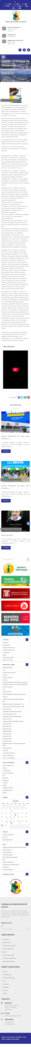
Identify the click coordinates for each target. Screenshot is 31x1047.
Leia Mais (6, 451)
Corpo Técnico (6, 653)
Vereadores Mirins (8, 874)
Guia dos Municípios (8, 870)
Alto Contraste (16, 6)
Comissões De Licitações (9, 672)
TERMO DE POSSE (7, 731)
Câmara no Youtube (8, 660)
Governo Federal (7, 850)
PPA (4, 702)
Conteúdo (7, 4)
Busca (24, 4)
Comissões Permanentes (9, 650)
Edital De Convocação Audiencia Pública (13, 699)
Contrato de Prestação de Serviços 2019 (13, 721)
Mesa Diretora (6, 645)
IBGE (4, 860)
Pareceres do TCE (7, 719)
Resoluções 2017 (7, 692)
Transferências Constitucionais (11, 865)
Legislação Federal (7, 790)
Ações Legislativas (8, 762)
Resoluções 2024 (7, 739)
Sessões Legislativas (8, 766)
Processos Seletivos (8, 677)
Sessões (5, 793)
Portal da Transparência (9, 758)
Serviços (5, 831)
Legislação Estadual (8, 788)
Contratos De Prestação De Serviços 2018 (13, 707)
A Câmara (6, 639)
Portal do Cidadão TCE (8, 862)
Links (4, 844)
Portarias (5, 680)
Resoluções (6, 780)
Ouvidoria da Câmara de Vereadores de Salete (14, 847)
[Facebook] (1, 926)
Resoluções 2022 (7, 734)
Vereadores (6, 643)
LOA (4, 670)
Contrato (5, 697)
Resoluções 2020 (7, 724)
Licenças (5, 675)
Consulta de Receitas (8, 835)
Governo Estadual (7, 852)
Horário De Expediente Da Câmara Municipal (14, 694)
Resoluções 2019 (7, 726)
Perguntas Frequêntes (9, 961)
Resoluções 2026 (7, 748)
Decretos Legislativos (8, 773)
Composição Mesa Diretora (10, 714)
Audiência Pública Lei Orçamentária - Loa (13, 704)
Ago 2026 (15, 801)
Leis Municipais (7, 770)
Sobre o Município (7, 840)
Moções (5, 785)
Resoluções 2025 (7, 741)
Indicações (5, 778)
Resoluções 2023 (7, 736)
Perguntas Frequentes (8, 657)
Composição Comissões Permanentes (12, 716)
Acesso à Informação (8, 755)
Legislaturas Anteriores (9, 648)
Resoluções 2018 (7, 709)
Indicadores (6, 867)
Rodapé (5, 6)
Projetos (5, 768)
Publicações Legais (9, 664)
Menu (16, 4)
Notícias (5, 837)
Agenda (5, 655)
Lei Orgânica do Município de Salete (12, 711)
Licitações (5, 750)
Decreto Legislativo (8, 687)
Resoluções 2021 (7, 729)
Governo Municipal (7, 855)
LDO (4, 689)
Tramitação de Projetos (9, 753)
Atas (4, 775)
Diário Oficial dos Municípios (10, 857)
